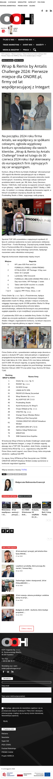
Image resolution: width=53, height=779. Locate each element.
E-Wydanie (12, 2)
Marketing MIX (26, 39)
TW (6, 529)
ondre (24, 474)
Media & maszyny (12, 50)
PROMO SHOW (22, 6)
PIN (10, 529)
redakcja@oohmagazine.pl (11, 668)
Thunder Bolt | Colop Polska (46, 512)
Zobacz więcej (26, 628)
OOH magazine (5, 54)
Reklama (3, 2)
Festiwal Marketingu (8, 6)
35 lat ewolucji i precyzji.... (16, 512)
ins (48, 9)
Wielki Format (19, 60)
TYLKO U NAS (9, 39)
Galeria (32, 6)
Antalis (10, 474)
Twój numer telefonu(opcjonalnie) (13, 696)
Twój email (5, 686)
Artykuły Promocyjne (26, 506)
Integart (17, 474)
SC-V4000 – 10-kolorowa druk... (26, 512)
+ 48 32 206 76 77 (8, 661)
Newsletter (22, 2)
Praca (27, 50)
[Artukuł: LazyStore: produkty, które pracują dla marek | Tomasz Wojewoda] (8, 577)
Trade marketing (12, 44)
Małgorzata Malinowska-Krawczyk (30, 482)
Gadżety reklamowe (16, 506)
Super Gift (32, 2)
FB (1, 529)
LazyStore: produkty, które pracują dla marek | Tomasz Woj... (30, 567)
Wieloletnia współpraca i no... (6, 512)
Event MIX (28, 44)
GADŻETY (41, 44)
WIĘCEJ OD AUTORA (25, 496)
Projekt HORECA (8, 756)
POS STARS (41, 2)
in (10, 670)
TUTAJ (24, 470)
